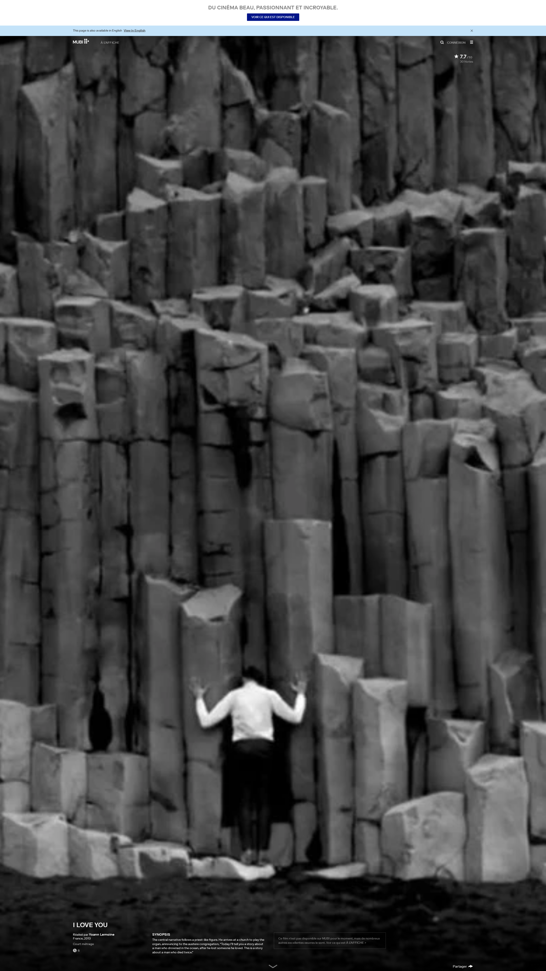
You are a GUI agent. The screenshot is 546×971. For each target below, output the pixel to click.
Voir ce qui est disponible (273, 17)
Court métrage (83, 944)
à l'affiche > (356, 943)
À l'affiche (110, 42)
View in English (134, 30)
